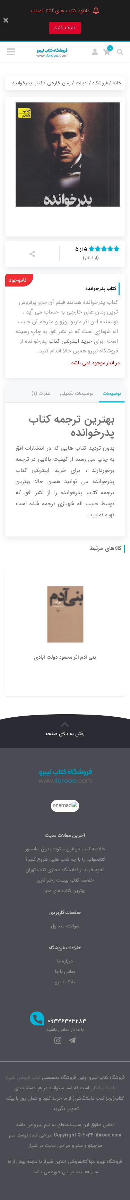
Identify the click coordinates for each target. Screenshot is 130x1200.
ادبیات (82, 83)
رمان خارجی (59, 83)
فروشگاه (100, 83)
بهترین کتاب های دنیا (65, 890)
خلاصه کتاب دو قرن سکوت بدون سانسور (65, 849)
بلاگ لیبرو (65, 982)
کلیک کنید (65, 28)
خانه (117, 83)
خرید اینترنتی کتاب (70, 341)
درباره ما (65, 961)
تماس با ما (65, 971)
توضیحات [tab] (112, 393)
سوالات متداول (65, 926)
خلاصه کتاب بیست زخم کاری (65, 880)
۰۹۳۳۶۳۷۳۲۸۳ (66, 1021)
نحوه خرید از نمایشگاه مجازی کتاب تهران (65, 870)
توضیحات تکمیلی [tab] (76, 393)
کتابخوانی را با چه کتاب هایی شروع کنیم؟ (65, 859)
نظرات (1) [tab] (41, 393)
